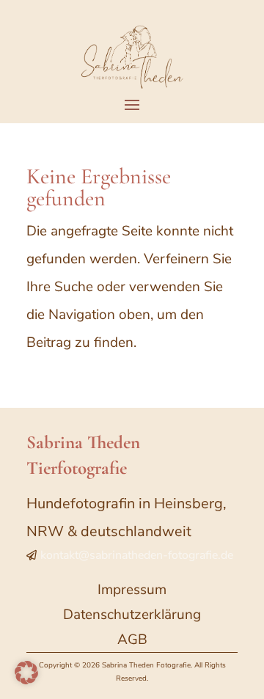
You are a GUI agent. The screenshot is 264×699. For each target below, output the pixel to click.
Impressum (132, 589)
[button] (26, 672)
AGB (132, 639)
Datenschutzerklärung (132, 614)
